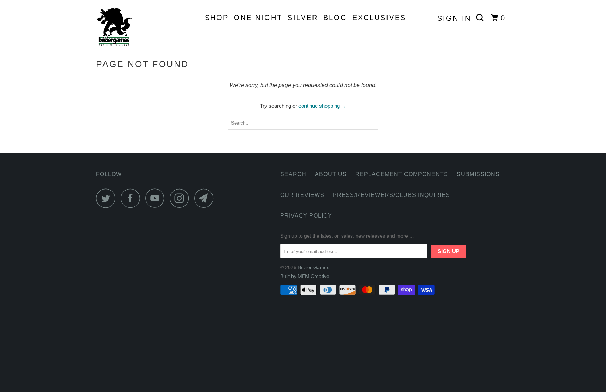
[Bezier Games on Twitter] (107, 198)
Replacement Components (401, 174)
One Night (258, 17)
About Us (331, 174)
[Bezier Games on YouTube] (156, 198)
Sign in (454, 18)
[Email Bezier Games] (205, 198)
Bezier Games (313, 267)
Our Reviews (302, 195)
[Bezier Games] (132, 27)
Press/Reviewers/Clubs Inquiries (391, 195)
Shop (217, 17)
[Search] (481, 18)
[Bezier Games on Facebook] (132, 198)
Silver (303, 17)
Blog (335, 17)
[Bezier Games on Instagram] (181, 198)
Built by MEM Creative (304, 276)
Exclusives (379, 17)
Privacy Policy (306, 216)
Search (293, 174)
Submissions (478, 174)
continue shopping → (322, 106)
